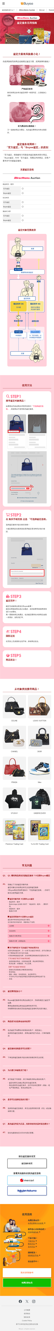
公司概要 (27, 1310)
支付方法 (31, 1247)
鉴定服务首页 (27, 1163)
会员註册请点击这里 (36, 1223)
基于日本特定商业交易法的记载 (27, 1324)
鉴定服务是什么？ (8, 10)
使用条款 (27, 1313)
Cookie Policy (27, 1320)
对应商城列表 (33, 1232)
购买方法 (31, 1244)
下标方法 (31, 1241)
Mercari (42, 10)
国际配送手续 (33, 1255)
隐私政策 (27, 1317)
